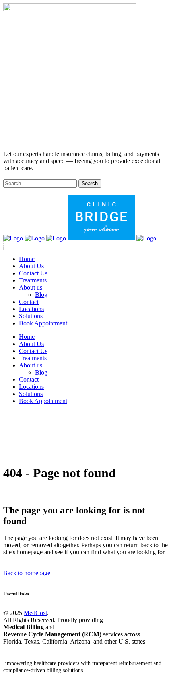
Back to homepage (26, 573)
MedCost (35, 612)
